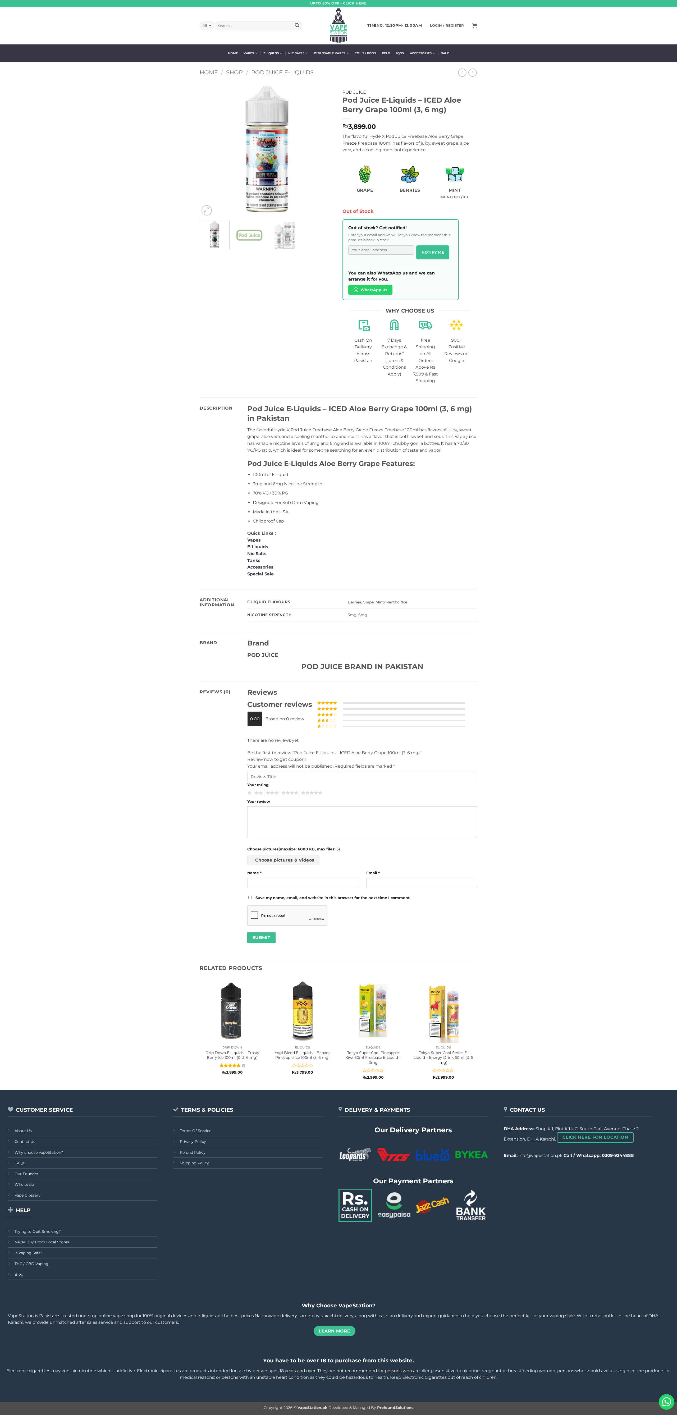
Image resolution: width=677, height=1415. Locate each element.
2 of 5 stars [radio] (258, 793)
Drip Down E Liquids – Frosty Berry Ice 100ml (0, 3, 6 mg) (232, 1055)
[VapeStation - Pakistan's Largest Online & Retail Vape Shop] (338, 25)
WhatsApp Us (373, 289)
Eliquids (271, 53)
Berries (354, 602)
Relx (386, 53)
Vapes (249, 53)
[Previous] (209, 149)
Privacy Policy (193, 1141)
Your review (258, 801)
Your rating (258, 784)
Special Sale (260, 573)
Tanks (253, 560)
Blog (19, 1274)
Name (254, 873)
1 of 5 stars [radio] (248, 793)
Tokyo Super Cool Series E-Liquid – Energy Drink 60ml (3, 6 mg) (443, 1057)
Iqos (400, 53)
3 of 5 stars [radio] (271, 793)
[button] (474, 25)
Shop (234, 72)
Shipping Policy (194, 1163)
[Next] (325, 149)
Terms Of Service (195, 1130)
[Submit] (296, 25)
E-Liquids (257, 546)
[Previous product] (472, 72)
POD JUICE (354, 92)
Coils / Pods (365, 53)
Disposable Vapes (329, 53)
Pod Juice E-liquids (282, 72)
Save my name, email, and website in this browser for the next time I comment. (333, 897)
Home (233, 53)
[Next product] (462, 72)
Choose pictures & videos (284, 860)
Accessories (421, 53)
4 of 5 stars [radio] (289, 793)
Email (373, 873)
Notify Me (433, 252)
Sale (445, 53)
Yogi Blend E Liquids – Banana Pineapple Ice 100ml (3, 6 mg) (303, 1055)
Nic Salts (296, 53)
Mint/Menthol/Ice (391, 602)
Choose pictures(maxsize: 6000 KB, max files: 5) (293, 849)
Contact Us (25, 1141)
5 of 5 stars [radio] (311, 793)
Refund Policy (192, 1152)
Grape (368, 602)
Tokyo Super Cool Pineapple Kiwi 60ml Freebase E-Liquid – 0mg (373, 1057)
